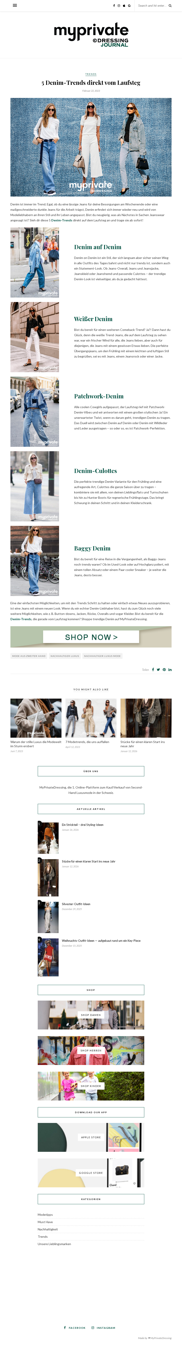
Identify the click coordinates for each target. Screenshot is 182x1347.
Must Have (45, 1222)
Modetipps (45, 1214)
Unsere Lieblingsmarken (54, 1244)
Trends (91, 74)
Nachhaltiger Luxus (65, 656)
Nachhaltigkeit (48, 1229)
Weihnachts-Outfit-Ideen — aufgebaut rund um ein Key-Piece (101, 940)
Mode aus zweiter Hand (29, 656)
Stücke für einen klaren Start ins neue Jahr (88, 861)
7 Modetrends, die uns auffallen (87, 742)
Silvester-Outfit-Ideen (76, 904)
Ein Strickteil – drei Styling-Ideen (82, 824)
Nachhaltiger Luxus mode (102, 656)
